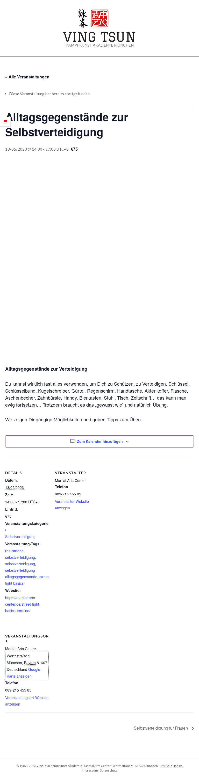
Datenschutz (108, 770)
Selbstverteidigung (20, 536)
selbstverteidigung (20, 563)
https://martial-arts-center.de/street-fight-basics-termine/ (22, 604)
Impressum (90, 770)
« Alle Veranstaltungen (27, 77)
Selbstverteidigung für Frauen (161, 728)
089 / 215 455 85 (171, 766)
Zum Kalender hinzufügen (100, 441)
